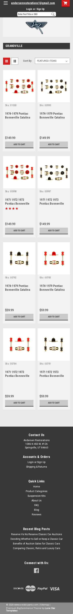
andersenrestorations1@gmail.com (33, 3)
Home (36, 486)
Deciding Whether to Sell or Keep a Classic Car (37, 539)
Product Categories (36, 491)
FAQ (36, 505)
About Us (36, 500)
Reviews (36, 514)
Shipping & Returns (36, 466)
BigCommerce (25, 608)
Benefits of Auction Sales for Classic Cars (36, 543)
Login (29, 9)
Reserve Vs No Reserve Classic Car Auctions (36, 534)
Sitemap (44, 604)
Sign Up (40, 9)
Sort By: (27, 60)
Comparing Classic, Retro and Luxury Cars (36, 548)
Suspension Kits (37, 496)
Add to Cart (19, 144)
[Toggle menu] (5, 5)
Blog (36, 509)
